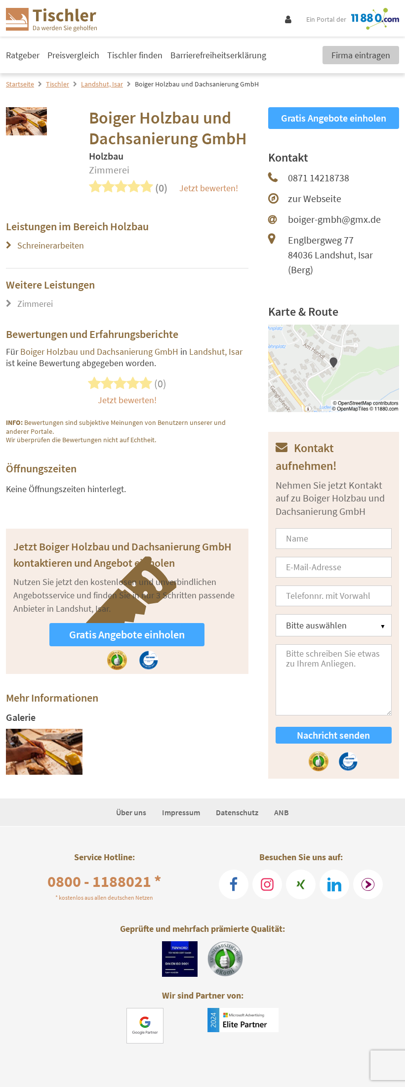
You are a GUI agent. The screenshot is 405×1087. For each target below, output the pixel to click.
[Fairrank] (368, 884)
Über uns (131, 812)
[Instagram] (267, 884)
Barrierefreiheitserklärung (218, 55)
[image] (44, 752)
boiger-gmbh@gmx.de (334, 219)
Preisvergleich (73, 55)
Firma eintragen (360, 55)
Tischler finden (134, 55)
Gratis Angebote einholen (127, 634)
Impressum (181, 812)
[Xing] (301, 884)
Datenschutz (237, 812)
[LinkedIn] (334, 884)
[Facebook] (233, 884)
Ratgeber (23, 55)
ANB (281, 812)
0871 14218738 (318, 177)
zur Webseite (314, 198)
